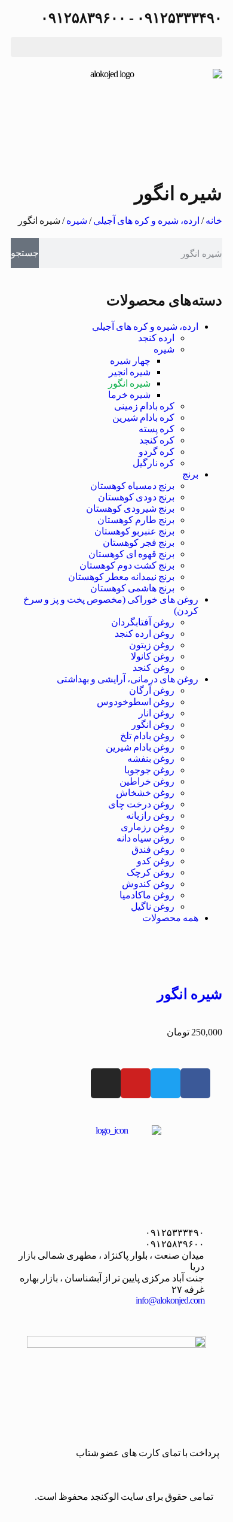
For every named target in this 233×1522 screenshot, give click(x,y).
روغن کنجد (153, 668)
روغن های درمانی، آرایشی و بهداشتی (127, 679)
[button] (116, 47)
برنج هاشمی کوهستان (132, 588)
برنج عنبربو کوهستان (134, 531)
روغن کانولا (152, 656)
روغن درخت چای (141, 804)
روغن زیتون (151, 645)
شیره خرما (129, 395)
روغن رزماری (147, 827)
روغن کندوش (148, 884)
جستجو (25, 253)
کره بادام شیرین (143, 417)
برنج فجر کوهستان (138, 542)
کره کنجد (156, 440)
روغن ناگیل (152, 906)
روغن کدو (155, 861)
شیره (76, 220)
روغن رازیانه (150, 815)
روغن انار (156, 713)
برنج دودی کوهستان (136, 497)
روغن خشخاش (145, 793)
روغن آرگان (151, 690)
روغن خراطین (146, 781)
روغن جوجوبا (149, 770)
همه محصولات (170, 918)
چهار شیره (130, 361)
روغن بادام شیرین (140, 747)
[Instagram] (106, 1083)
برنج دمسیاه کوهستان (132, 486)
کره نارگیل (153, 463)
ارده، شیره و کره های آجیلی (146, 220)
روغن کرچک (150, 872)
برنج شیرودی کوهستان (130, 508)
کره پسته (156, 429)
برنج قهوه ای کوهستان (131, 554)
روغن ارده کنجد (144, 633)
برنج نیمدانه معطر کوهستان (121, 577)
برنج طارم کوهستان (135, 520)
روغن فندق (152, 849)
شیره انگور (129, 383)
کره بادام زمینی (144, 406)
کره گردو (156, 451)
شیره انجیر (130, 372)
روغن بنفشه (150, 759)
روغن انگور (152, 724)
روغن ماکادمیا (146, 895)
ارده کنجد (156, 338)
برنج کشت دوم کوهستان (126, 565)
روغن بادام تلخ (147, 736)
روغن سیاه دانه (145, 838)
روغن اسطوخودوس (135, 702)
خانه (214, 220)
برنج (190, 474)
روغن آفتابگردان (142, 622)
